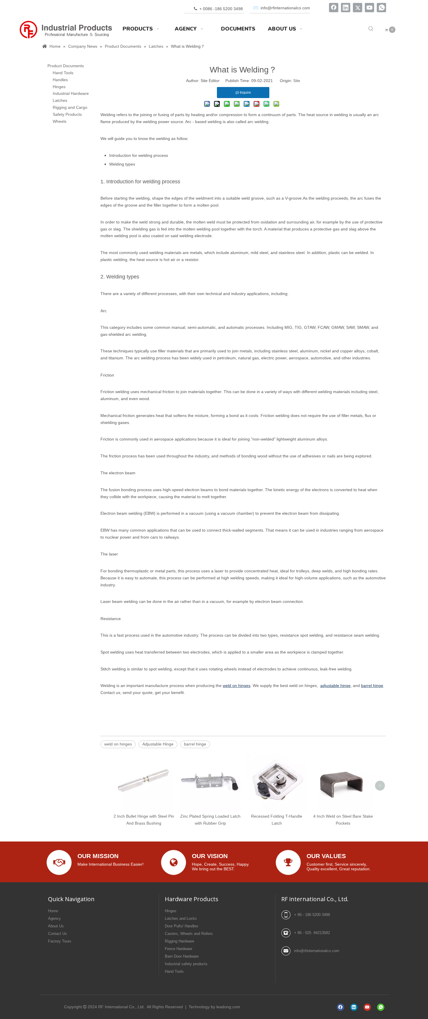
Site (296, 80)
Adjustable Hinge (158, 744)
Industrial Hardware (71, 93)
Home (53, 911)
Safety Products (67, 114)
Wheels (59, 121)
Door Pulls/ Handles (181, 926)
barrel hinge (195, 744)
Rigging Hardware (179, 941)
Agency (54, 918)
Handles (60, 79)
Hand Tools (63, 72)
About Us (56, 926)
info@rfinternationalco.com (316, 951)
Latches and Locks (181, 918)
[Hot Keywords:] (371, 29)
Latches (60, 100)
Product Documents (65, 65)
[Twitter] (357, 7)
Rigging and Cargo (70, 107)
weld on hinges (118, 744)
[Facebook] (333, 7)
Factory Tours (59, 941)
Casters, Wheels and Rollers (189, 933)
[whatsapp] (381, 7)
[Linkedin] (345, 7)
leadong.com (228, 1006)
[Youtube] (369, 7)
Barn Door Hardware (182, 956)
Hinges (59, 86)
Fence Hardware (178, 949)
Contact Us (57, 933)
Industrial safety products (186, 964)
